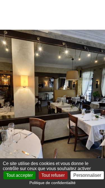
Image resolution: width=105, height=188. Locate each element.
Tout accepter (19, 175)
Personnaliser (87, 175)
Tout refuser (53, 175)
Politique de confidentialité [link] (52, 182)
